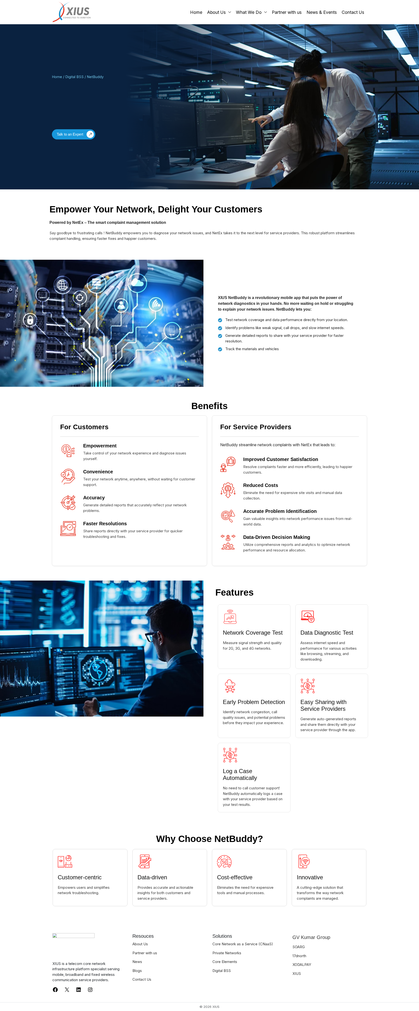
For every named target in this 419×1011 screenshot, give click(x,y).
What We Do (249, 12)
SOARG (298, 947)
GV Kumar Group (311, 937)
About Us (216, 12)
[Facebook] (55, 989)
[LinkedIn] (78, 989)
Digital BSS (74, 76)
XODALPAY (301, 964)
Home (196, 12)
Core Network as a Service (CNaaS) (242, 944)
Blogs (137, 970)
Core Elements (224, 961)
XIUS (296, 973)
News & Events (321, 12)
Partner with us (287, 12)
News (137, 961)
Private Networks (226, 953)
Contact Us (353, 12)
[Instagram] (90, 989)
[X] (67, 989)
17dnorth (299, 956)
